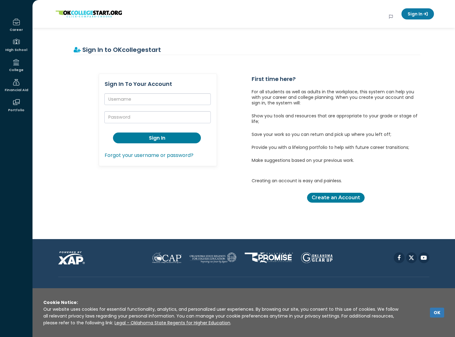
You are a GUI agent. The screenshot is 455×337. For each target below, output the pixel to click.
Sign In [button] (157, 137)
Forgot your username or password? (149, 155)
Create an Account (336, 197)
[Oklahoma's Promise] (269, 257)
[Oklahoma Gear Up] (317, 257)
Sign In (415, 14)
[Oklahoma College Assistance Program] (167, 257)
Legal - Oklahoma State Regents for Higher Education (172, 323)
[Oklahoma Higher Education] (213, 257)
